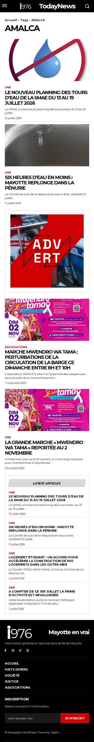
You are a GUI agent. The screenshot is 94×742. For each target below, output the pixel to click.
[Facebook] (5, 650)
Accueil (11, 20)
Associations (16, 347)
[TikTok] (20, 650)
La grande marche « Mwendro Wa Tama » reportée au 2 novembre (44, 447)
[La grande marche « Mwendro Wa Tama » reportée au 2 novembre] (47, 410)
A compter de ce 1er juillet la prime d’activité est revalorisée (42, 593)
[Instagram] (12, 650)
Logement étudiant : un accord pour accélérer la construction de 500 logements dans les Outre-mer (43, 560)
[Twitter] (27, 650)
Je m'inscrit (75, 718)
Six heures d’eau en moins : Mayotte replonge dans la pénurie (39, 182)
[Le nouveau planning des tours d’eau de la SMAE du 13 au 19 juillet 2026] (47, 60)
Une (8, 87)
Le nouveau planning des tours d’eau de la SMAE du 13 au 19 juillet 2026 (46, 98)
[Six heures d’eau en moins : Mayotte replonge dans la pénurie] (47, 145)
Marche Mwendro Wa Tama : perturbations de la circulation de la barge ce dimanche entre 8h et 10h (41, 360)
